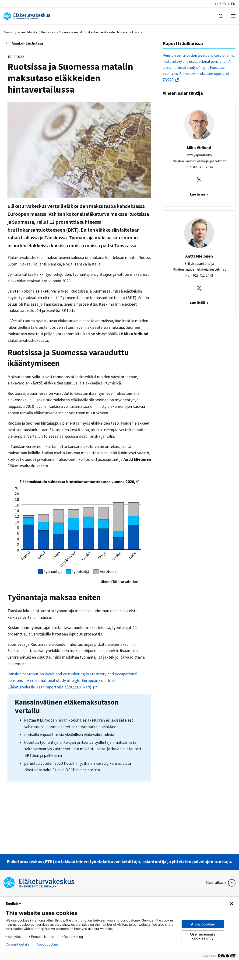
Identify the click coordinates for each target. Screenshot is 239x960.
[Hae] (220, 16)
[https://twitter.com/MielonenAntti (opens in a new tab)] (199, 288)
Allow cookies (203, 924)
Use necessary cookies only (202, 936)
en (233, 3)
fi (216, 3)
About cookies (47, 944)
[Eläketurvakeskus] (27, 15)
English (12, 903)
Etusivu (9, 32)
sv (224, 3)
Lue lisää (198, 194)
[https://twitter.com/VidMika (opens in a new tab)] (199, 179)
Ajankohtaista (27, 32)
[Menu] (233, 16)
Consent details (17, 944)
